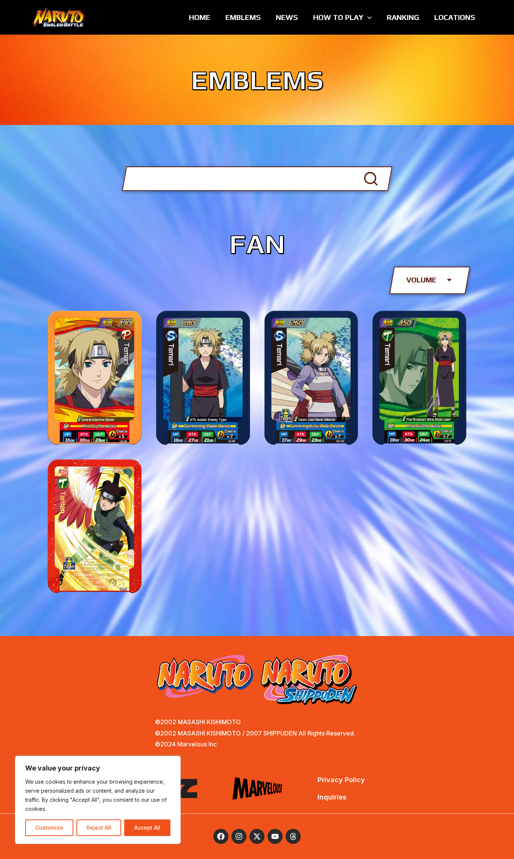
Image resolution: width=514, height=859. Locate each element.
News (287, 17)
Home (199, 17)
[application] (367, 17)
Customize (49, 827)
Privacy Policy (341, 780)
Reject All (99, 827)
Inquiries (332, 797)
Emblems (243, 17)
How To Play (338, 17)
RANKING (403, 17)
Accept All (147, 827)
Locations (454, 17)
